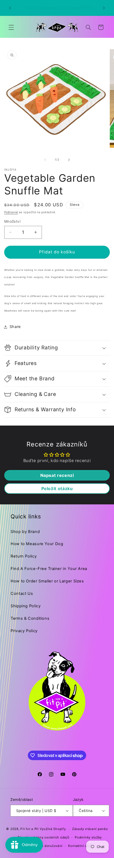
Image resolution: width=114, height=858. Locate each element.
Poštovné (11, 212)
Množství (12, 221)
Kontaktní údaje (81, 846)
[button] (11, 27)
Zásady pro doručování (44, 846)
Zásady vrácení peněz (90, 829)
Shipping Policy (26, 606)
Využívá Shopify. (53, 829)
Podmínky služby (88, 837)
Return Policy (24, 556)
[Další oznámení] (104, 8)
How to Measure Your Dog (37, 543)
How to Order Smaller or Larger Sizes (47, 581)
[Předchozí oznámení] (10, 8)
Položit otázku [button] (57, 488)
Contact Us (22, 593)
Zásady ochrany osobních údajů (43, 837)
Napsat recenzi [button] (57, 475)
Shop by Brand (25, 531)
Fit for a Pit (29, 829)
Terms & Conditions (30, 618)
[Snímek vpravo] (69, 160)
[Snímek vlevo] (45, 160)
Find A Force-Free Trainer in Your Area (49, 568)
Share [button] (15, 326)
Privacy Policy (24, 630)
